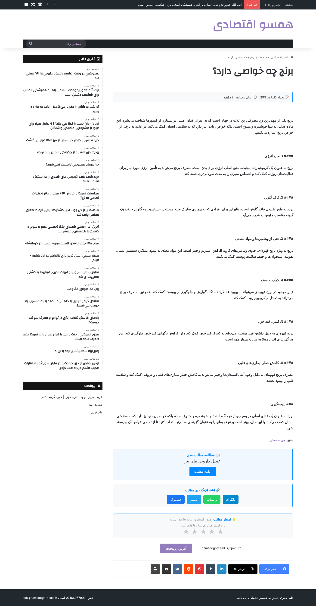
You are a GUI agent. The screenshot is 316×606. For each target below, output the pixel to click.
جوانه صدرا (277, 440)
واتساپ (212, 499)
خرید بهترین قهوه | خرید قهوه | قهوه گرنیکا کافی (71, 397)
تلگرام (230, 499)
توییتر (194, 499)
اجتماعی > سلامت (270, 57)
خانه (287, 57)
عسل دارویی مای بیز (203, 461)
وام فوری (96, 412)
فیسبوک (175, 499)
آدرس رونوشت (176, 548)
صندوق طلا (95, 404)
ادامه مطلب (202, 471)
